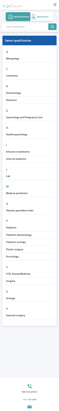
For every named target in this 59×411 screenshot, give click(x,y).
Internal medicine (16, 159)
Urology (10, 298)
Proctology (12, 256)
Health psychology (16, 134)
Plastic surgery (14, 249)
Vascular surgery (15, 315)
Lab (8, 176)
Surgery (10, 281)
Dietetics (11, 100)
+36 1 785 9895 (29, 399)
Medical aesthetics (17, 193)
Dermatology (13, 93)
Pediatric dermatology (19, 235)
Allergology (12, 58)
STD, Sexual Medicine (18, 274)
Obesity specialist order (20, 210)
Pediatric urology (16, 242)
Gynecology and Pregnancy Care (24, 117)
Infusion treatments (18, 152)
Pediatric (11, 227)
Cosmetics (12, 76)
